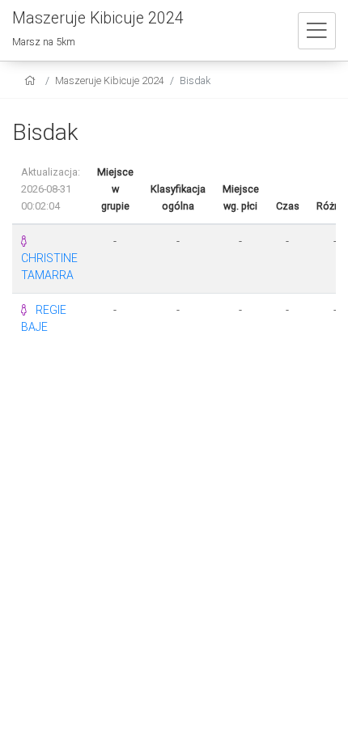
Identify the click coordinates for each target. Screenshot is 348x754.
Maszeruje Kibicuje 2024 (109, 80)
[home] (32, 80)
